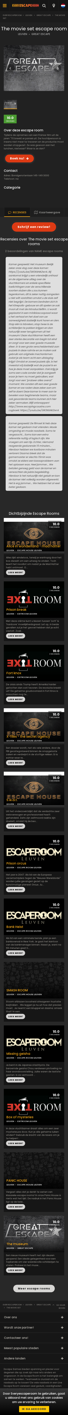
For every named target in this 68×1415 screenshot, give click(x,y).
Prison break (16, 610)
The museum (17, 1244)
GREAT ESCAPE (40, 34)
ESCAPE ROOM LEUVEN (29, 867)
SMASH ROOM (17, 990)
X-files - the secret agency (28, 737)
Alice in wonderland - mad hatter (33, 546)
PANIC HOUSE (16, 1181)
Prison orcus (16, 863)
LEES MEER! (15, 635)
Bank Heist (14, 927)
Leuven (28, 15)
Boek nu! (17, 158)
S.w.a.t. (12, 800)
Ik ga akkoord (34, 1409)
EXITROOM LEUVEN (27, 613)
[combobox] (53, 5)
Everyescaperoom (12, 15)
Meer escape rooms (34, 1288)
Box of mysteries (19, 1117)
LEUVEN (22, 34)
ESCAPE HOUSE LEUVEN (29, 740)
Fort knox (13, 673)
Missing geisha (18, 1054)
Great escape (43, 15)
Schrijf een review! (34, 227)
